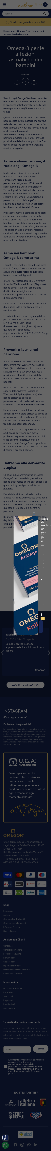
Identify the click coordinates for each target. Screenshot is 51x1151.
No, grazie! (41, 627)
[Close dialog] (34, 514)
